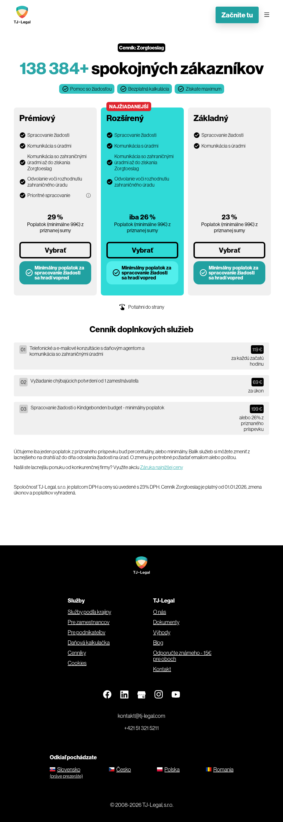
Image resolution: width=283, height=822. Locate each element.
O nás (159, 612)
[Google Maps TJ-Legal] (141, 694)
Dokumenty (166, 622)
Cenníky (77, 653)
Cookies (77, 663)
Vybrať (55, 250)
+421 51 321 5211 (141, 727)
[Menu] (266, 15)
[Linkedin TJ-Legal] (124, 694)
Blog (158, 643)
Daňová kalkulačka (89, 643)
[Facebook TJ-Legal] (107, 694)
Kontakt (162, 669)
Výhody (161, 632)
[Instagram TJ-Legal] (158, 694)
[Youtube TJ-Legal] (176, 694)
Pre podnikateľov (86, 632)
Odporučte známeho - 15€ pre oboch (182, 656)
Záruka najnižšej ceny (161, 467)
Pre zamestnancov (88, 622)
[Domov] (23, 15)
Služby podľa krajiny (89, 612)
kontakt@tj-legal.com (141, 715)
